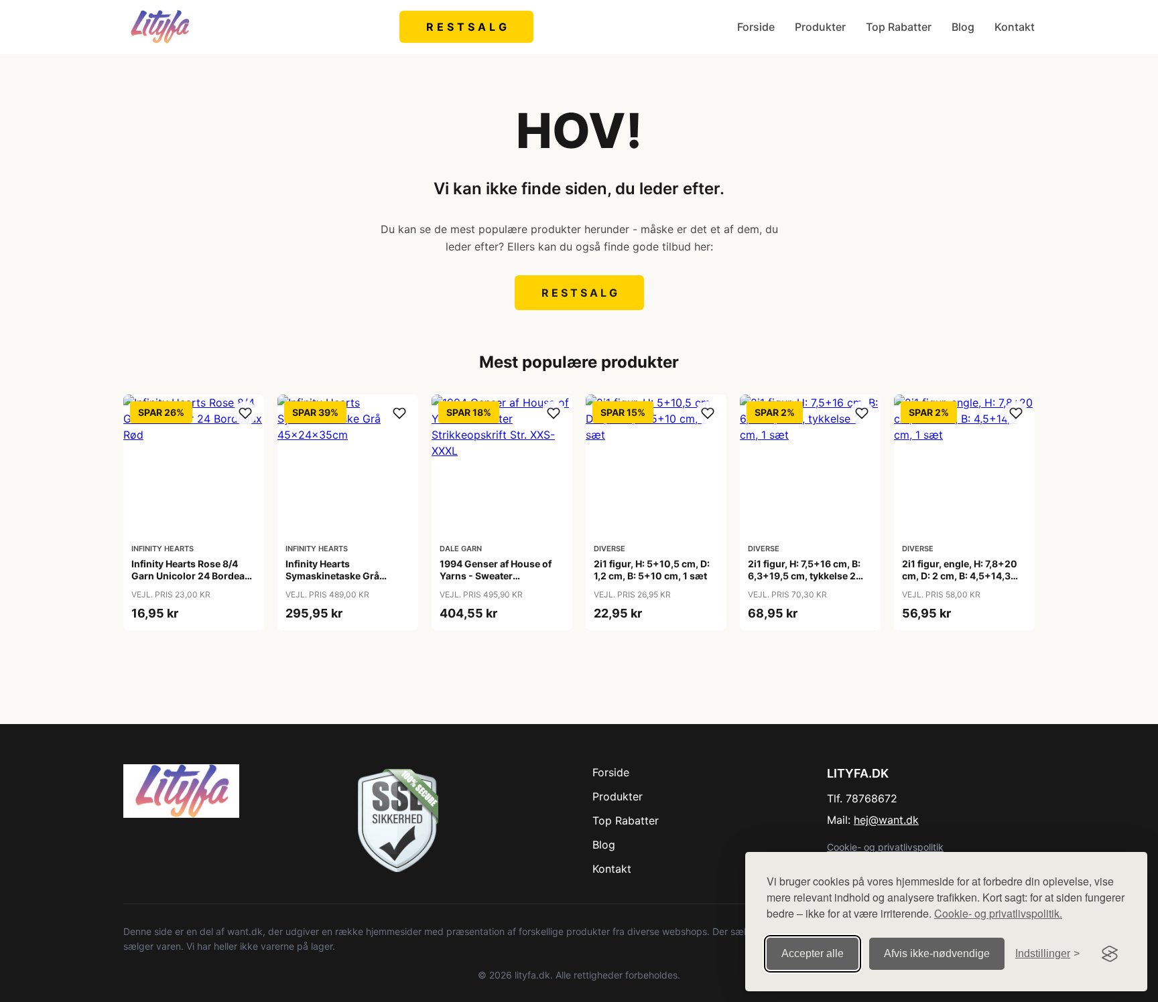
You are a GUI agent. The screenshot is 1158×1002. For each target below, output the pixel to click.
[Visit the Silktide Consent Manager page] (1110, 954)
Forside (756, 26)
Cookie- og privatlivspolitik (885, 847)
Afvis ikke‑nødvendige (937, 953)
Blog (963, 26)
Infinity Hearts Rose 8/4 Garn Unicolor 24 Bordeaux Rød (193, 575)
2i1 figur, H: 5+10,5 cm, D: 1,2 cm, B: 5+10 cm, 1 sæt (652, 569)
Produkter (820, 26)
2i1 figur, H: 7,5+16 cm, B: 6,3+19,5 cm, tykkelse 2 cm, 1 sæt (804, 575)
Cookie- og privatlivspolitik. (998, 913)
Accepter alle (812, 953)
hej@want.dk (886, 820)
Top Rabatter (898, 26)
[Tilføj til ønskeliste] (245, 413)
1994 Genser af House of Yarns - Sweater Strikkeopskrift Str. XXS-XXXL (496, 582)
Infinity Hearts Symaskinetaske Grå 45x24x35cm (332, 575)
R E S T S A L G (466, 26)
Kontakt (1014, 26)
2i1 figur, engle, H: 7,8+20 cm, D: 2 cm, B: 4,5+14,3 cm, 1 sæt (959, 575)
